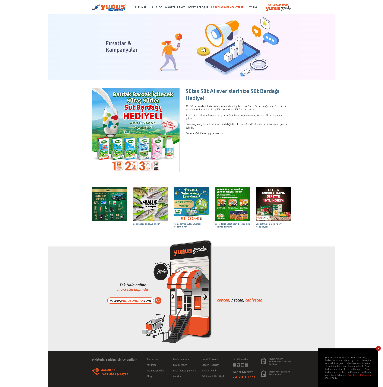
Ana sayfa (152, 359)
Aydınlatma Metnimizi (359, 375)
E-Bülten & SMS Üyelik (214, 376)
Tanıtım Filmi (209, 370)
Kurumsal (152, 365)
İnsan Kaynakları (156, 370)
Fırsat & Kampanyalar (185, 370)
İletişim (177, 376)
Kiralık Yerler (180, 365)
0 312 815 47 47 (244, 376)
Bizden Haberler (210, 365)
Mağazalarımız (181, 359)
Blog (149, 376)
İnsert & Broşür (210, 359)
